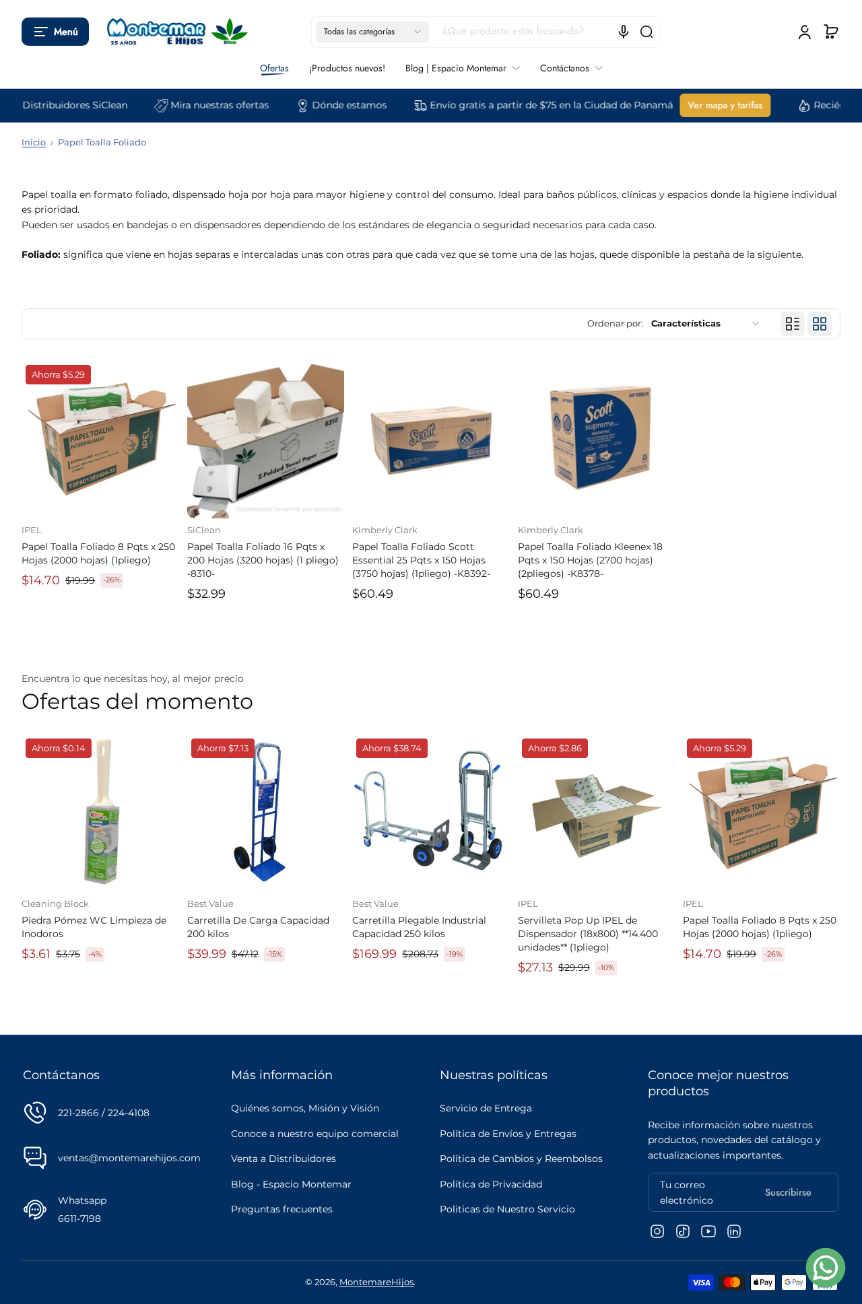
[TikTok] (683, 1231)
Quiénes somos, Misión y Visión (305, 1108)
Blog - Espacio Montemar (291, 1184)
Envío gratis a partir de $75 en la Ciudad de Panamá (524, 105)
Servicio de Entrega (486, 1108)
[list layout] (793, 324)
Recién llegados (824, 105)
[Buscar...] (646, 31)
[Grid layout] (819, 324)
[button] (55, 32)
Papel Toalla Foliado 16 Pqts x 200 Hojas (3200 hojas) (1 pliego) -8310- (263, 560)
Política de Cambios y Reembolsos (521, 1159)
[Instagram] (657, 1231)
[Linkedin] (734, 1231)
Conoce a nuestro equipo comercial (315, 1134)
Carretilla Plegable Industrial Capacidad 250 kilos (419, 927)
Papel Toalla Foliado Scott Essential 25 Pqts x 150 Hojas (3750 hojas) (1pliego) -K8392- (421, 560)
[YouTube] (708, 1231)
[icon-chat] (825, 1267)
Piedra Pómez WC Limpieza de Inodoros (94, 927)
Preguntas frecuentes (282, 1209)
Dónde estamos (322, 105)
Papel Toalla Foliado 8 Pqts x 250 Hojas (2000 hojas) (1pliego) (98, 553)
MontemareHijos (376, 1282)
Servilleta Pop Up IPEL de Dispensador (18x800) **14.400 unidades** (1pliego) (588, 933)
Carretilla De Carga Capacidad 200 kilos (258, 927)
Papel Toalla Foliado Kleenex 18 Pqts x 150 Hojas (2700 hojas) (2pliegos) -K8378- (590, 560)
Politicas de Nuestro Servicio (507, 1209)
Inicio (34, 142)
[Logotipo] (174, 31)
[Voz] (623, 31)
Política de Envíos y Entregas (508, 1134)
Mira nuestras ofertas (192, 105)
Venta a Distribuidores (283, 1159)
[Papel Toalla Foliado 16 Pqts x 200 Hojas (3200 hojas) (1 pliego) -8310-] (266, 439)
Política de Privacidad (491, 1184)
